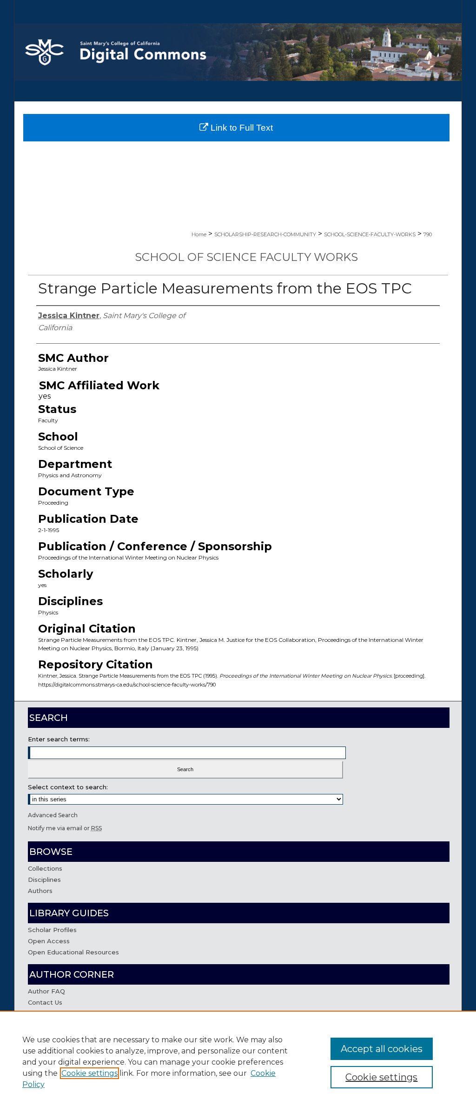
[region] (238, 1062)
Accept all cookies (382, 1048)
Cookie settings (89, 1073)
